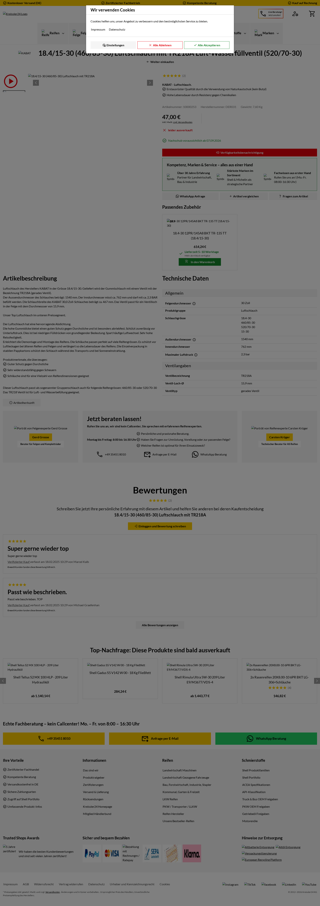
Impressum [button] (98, 29)
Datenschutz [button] (117, 29)
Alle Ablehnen (162, 45)
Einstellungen (115, 45)
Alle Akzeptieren (209, 45)
